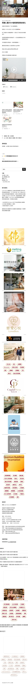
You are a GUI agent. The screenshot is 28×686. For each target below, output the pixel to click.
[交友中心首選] (14, 386)
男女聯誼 (15, 475)
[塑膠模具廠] (14, 302)
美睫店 (21, 481)
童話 (5, 370)
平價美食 (22, 493)
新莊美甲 (8, 484)
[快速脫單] (14, 352)
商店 (14, 364)
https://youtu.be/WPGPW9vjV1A (12, 533)
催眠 (7, 137)
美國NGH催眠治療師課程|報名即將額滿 (18, 110)
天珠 (23, 370)
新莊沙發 (24, 659)
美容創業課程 (18, 613)
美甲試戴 (18, 616)
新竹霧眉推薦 (25, 624)
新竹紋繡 (2, 626)
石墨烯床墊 (4, 610)
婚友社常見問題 (16, 373)
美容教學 (11, 610)
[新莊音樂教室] (14, 405)
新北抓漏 (5, 665)
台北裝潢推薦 (20, 490)
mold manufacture (6, 671)
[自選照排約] (14, 282)
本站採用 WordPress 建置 (7, 682)
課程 (8, 136)
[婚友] (14, 324)
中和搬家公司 (22, 607)
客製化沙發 (4, 613)
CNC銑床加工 (15, 656)
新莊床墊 (10, 659)
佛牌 (17, 662)
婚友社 (9, 373)
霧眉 (5, 624)
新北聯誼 (15, 493)
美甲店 (20, 484)
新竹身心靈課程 (13, 607)
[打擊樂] (14, 250)
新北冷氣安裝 (17, 659)
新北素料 (23, 668)
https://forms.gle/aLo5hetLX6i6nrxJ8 (10, 49)
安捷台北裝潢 (15, 367)
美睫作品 (14, 484)
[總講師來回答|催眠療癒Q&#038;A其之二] (7, 119)
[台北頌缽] (14, 445)
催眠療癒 (5, 136)
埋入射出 (8, 364)
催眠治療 (10, 137)
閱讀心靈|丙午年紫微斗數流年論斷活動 (9, 551)
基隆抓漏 (4, 616)
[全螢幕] (24, 80)
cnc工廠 (11, 665)
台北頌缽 (11, 626)
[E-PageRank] (5, 542)
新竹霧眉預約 (18, 624)
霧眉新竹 (9, 624)
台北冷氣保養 (15, 604)
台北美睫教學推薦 (12, 542)
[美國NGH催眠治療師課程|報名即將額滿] (18, 104)
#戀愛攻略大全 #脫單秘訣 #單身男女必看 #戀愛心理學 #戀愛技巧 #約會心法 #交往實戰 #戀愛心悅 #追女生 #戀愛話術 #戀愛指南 (14, 11)
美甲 (4, 668)
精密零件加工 (6, 656)
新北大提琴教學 (7, 493)
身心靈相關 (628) (6, 177)
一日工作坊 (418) (6, 181)
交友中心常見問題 (8, 478)
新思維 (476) (5, 180)
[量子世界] (14, 463)
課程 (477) (4, 178)
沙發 (5, 662)
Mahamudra (6, 367)
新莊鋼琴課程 (7, 475)
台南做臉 (11, 613)
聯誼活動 (21, 475)
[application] (14, 70)
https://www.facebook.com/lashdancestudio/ (15, 526)
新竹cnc (24, 671)
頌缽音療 (16, 481)
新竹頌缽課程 (7, 604)
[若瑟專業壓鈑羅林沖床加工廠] (14, 339)
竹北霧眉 (13, 624)
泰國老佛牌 (17, 665)
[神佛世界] (14, 237)
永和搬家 (18, 610)
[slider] (13, 80)
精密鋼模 (13, 490)
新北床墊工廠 (11, 668)
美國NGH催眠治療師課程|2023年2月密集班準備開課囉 (7, 111)
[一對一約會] (14, 263)
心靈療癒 (19, 364)
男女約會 (22, 478)
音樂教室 (22, 656)
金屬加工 (3, 659)
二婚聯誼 (11, 370)
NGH (5, 137)
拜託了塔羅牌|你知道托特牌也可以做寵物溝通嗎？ (11, 561)
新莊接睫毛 (15, 487)
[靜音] (22, 80)
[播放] (3, 80)
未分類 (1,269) (5, 175)
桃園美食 (24, 610)
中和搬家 (22, 604)
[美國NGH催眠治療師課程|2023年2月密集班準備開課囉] (7, 104)
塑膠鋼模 (7, 490)
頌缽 (25, 613)
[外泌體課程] (14, 595)
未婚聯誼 (17, 370)
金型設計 (22, 662)
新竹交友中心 (14, 674)
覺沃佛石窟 (11, 616)
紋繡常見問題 (7, 487)
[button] (14, 69)
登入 (9, 146)
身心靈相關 (12, 136)
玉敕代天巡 (14, 619)
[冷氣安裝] (14, 425)
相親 (17, 668)
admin (9, 20)
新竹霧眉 (2, 624)
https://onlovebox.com (10, 531)
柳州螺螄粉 (11, 497)
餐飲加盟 (5, 607)
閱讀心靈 (19, 137)
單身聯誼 (22, 367)
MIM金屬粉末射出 (16, 671)
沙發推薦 (22, 487)
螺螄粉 (24, 616)
